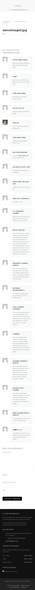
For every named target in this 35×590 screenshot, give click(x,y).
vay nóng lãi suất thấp (21, 167)
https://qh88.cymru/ (20, 60)
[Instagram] (17, 2)
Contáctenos (24, 587)
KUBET (15, 76)
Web (4, 490)
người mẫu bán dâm (20, 152)
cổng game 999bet (19, 137)
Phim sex (16, 123)
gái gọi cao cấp (18, 108)
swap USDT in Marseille (21, 198)
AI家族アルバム (17, 430)
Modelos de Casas (25, 585)
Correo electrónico (9, 482)
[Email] (19, 2)
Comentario (7, 452)
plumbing (16, 334)
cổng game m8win (19, 93)
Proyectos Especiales (14, 587)
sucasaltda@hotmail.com (12, 541)
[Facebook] (15, 2)
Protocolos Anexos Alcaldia (13, 585)
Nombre (5, 475)
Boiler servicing (19, 230)
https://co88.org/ (23, 155)
